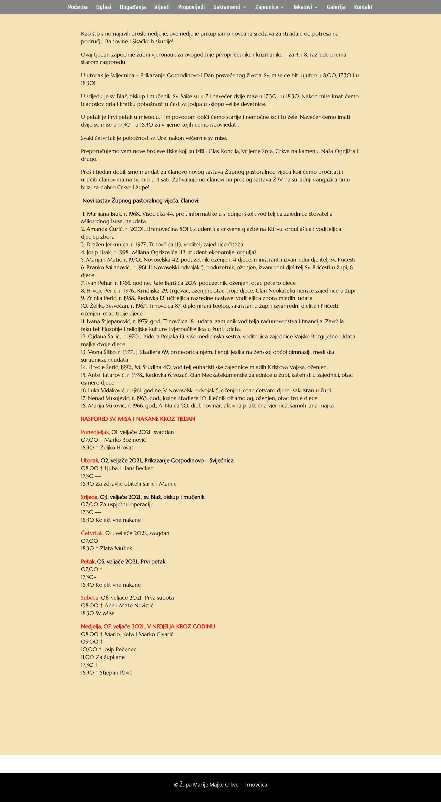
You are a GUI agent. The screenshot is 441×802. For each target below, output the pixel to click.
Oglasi (103, 7)
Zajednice (266, 7)
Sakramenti (227, 7)
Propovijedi (191, 7)
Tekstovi (302, 7)
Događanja (133, 7)
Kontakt (363, 7)
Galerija (336, 7)
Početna (78, 7)
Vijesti (162, 7)
